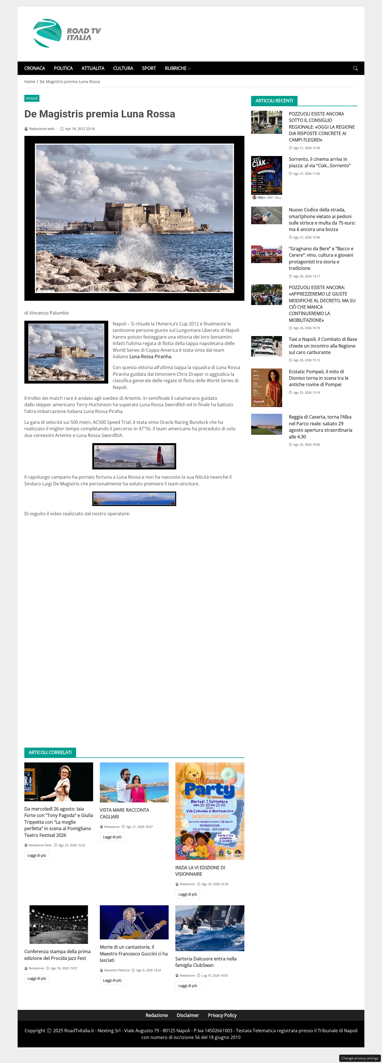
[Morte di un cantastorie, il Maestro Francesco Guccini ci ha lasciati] (134, 922)
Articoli (31, 98)
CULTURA (123, 68)
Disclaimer (188, 1015)
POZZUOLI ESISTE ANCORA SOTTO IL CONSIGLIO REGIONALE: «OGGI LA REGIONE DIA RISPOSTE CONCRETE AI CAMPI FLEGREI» (322, 127)
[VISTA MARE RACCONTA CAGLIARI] (134, 782)
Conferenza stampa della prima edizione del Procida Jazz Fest (57, 954)
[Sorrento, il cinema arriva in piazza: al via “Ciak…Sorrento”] (266, 178)
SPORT (149, 68)
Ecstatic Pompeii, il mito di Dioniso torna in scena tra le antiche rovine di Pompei (318, 378)
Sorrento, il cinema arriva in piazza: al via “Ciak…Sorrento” (320, 162)
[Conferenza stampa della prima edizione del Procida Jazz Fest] (58, 924)
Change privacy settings (360, 1058)
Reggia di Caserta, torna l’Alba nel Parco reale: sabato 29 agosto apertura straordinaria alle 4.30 (320, 427)
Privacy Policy (222, 1015)
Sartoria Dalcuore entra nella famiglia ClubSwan (206, 962)
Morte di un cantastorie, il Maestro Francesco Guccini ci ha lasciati (134, 953)
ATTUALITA (93, 68)
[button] (355, 68)
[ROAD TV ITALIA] (66, 33)
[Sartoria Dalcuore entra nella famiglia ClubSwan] (209, 928)
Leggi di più (36, 855)
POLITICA (63, 68)
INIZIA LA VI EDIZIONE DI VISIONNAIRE (200, 870)
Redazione (157, 1015)
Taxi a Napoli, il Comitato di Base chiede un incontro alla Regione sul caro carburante (323, 346)
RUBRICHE (176, 68)
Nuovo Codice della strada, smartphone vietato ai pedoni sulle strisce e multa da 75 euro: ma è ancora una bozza (322, 220)
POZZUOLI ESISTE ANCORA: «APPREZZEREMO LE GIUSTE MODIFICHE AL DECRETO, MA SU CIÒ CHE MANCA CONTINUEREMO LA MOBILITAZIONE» (322, 303)
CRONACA (34, 68)
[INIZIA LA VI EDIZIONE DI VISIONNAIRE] (209, 811)
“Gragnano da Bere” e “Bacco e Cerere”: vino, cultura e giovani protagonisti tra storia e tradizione (321, 258)
